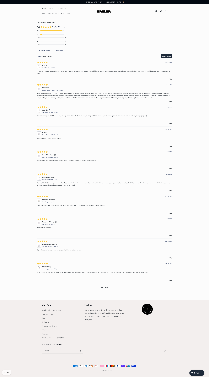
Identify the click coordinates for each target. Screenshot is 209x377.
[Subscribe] (80, 351)
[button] (52, 8)
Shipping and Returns (49, 326)
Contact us (45, 322)
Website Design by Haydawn (104, 372)
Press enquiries (47, 314)
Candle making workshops (51, 310)
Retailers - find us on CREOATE (53, 338)
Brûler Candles (108, 370)
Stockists (45, 334)
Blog (43, 318)
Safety (44, 330)
